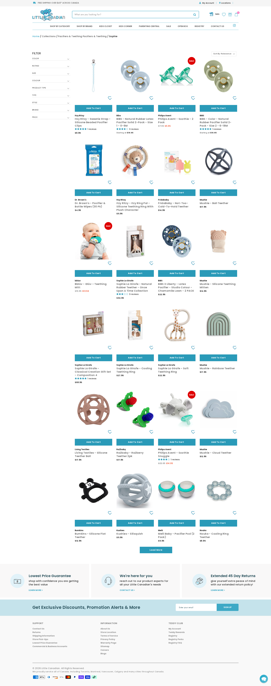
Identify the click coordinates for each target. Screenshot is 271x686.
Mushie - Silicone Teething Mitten (218, 285)
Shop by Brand (84, 26)
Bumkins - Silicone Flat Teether (90, 535)
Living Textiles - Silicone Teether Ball (91, 454)
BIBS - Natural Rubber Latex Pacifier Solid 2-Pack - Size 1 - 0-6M (134, 122)
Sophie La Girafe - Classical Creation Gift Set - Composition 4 (93, 372)
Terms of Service (109, 636)
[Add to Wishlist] (109, 98)
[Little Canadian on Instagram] (234, 26)
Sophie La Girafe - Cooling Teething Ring (134, 370)
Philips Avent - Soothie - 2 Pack (175, 120)
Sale (168, 26)
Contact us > (127, 590)
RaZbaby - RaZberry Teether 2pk (130, 454)
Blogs (103, 653)
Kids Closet (105, 26)
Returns (36, 632)
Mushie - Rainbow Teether (217, 368)
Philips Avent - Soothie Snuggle (173, 454)
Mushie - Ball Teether (214, 203)
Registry (199, 26)
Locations (226, 3)
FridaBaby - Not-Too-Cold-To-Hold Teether (173, 204)
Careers (104, 650)
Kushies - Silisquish (129, 533)
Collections (49, 36)
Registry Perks (176, 639)
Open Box (183, 26)
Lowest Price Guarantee (44, 643)
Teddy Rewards (177, 632)
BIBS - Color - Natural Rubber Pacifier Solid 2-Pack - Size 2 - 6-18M (215, 122)
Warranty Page (108, 643)
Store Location (108, 632)
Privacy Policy (107, 639)
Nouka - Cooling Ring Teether (214, 535)
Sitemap (104, 646)
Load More (156, 549)
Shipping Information (43, 636)
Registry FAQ (175, 643)
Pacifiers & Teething (70, 36)
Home (36, 36)
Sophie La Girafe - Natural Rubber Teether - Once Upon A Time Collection (134, 287)
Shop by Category (60, 26)
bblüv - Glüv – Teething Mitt (91, 285)
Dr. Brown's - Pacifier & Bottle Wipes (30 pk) (90, 204)
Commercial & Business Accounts (49, 646)
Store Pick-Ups (40, 639)
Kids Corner (125, 26)
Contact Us (217, 26)
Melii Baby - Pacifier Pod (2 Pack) (176, 535)
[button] (264, 679)
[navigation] (51, 87)
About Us (105, 628)
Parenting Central (149, 26)
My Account (208, 3)
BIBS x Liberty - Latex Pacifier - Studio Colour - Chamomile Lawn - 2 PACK (176, 287)
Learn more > (36, 590)
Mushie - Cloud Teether (215, 452)
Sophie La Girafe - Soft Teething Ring (173, 370)
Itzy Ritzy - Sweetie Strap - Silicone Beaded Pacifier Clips (93, 122)
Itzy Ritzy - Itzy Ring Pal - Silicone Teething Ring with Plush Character (134, 206)
